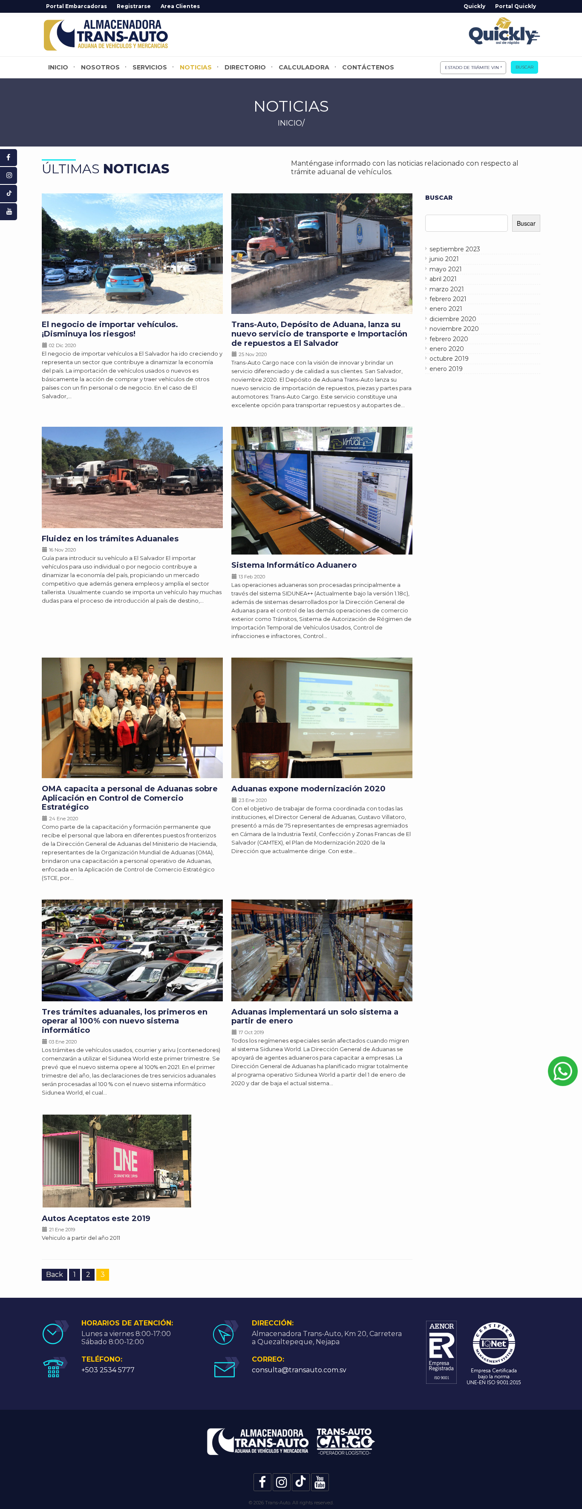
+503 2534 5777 (108, 1370)
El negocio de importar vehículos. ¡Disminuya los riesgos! (110, 329)
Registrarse (134, 6)
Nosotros (100, 67)
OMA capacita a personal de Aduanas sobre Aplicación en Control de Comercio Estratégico (130, 798)
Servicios (150, 67)
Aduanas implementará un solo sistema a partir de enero (314, 1016)
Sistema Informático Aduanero (294, 565)
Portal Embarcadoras (76, 6)
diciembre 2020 (452, 319)
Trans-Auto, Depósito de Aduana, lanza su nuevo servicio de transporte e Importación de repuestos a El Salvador (319, 334)
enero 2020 (446, 349)
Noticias (196, 67)
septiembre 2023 (454, 249)
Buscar (524, 67)
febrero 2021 (448, 299)
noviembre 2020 (454, 329)
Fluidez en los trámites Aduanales (110, 538)
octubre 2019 (449, 358)
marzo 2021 (446, 289)
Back (54, 1274)
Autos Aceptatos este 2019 (96, 1218)
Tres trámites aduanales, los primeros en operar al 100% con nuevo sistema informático (124, 1021)
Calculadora (304, 67)
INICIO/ (291, 123)
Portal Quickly (515, 6)
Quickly (474, 6)
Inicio (58, 67)
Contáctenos (368, 67)
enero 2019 (446, 369)
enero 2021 (445, 309)
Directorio (245, 67)
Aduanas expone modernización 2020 (308, 788)
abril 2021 (443, 279)
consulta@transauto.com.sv (299, 1370)
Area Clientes (180, 6)
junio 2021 (444, 259)
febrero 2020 (448, 339)
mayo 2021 (445, 269)
